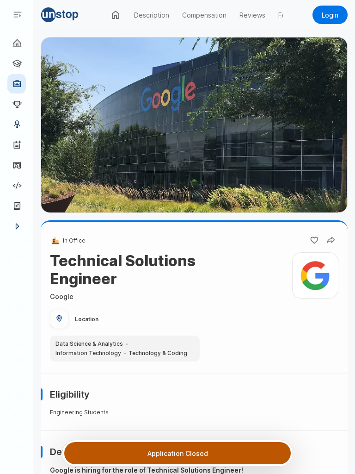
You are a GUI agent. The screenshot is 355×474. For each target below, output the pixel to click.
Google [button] (61, 296)
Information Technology (88, 353)
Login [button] (330, 15)
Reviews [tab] (252, 15)
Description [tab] (151, 15)
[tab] (115, 15)
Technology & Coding (158, 353)
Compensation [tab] (204, 15)
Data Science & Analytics (89, 344)
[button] (73, 14)
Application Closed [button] (177, 453)
